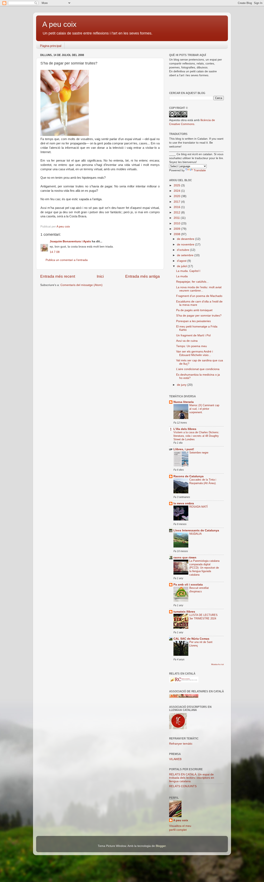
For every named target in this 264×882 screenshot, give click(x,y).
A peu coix (59, 24)
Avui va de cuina (187, 340)
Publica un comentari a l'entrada (67, 260)
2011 (177, 217)
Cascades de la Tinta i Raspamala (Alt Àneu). (202, 481)
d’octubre (183, 249)
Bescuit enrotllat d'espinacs (199, 589)
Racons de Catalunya (188, 476)
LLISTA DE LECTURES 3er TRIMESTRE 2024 (203, 616)
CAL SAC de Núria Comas (191, 638)
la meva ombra (183, 503)
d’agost (182, 260)
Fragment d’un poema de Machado (199, 296)
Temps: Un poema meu (191, 346)
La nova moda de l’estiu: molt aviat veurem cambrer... (199, 289)
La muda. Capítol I (188, 271)
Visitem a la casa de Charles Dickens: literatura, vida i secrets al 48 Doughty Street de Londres (196, 436)
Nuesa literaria (183, 402)
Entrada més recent (57, 276)
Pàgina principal (50, 46)
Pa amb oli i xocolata (188, 584)
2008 (177, 234)
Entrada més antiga (142, 276)
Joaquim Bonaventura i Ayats (70, 241)
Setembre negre (198, 452)
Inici (100, 276)
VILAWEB (175, 759)
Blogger (161, 845)
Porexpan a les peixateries (193, 321)
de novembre (186, 244)
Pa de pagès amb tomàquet (194, 310)
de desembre (186, 238)
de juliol (182, 266)
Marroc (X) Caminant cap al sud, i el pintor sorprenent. (204, 409)
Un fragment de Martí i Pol (193, 335)
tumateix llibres (184, 611)
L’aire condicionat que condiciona (197, 369)
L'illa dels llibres (184, 429)
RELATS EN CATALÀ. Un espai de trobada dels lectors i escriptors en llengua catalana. (191, 778)
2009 (177, 228)
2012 (177, 212)
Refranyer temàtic (180, 743)
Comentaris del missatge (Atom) (81, 285)
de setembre (185, 255)
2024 (177, 190)
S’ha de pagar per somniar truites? (199, 315)
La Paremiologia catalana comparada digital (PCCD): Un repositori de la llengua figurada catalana (204, 567)
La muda (182, 276)
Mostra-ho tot (217, 664)
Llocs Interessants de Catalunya (196, 530)
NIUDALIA (195, 533)
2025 (177, 185)
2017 (177, 201)
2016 (177, 207)
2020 (177, 196)
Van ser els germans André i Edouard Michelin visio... (194, 353)
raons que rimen (184, 557)
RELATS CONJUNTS (183, 786)
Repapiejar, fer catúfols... (192, 281)
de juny (182, 384)
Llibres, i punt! (183, 449)
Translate (200, 170)
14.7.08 (55, 252)
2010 (177, 223)
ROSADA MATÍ (198, 506)
